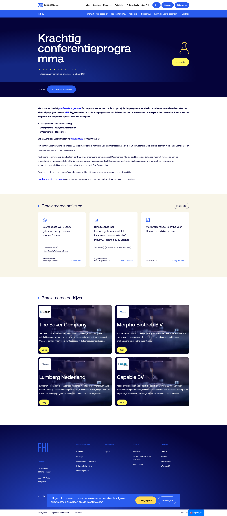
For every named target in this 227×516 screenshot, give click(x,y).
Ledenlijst (79, 456)
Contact (185, 14)
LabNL (41, 14)
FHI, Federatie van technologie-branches (54, 74)
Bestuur (164, 456)
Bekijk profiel (181, 206)
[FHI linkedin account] (44, 496)
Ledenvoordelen (83, 445)
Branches (96, 5)
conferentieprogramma (70, 108)
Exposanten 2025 (118, 14)
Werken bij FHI (166, 466)
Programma (146, 14)
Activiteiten (119, 5)
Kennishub (107, 5)
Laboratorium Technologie (61, 89)
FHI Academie (133, 5)
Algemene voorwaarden (60, 513)
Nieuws (136, 445)
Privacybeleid (42, 513)
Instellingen (167, 500)
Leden (87, 5)
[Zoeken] (156, 5)
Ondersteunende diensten (86, 461)
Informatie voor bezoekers (98, 14)
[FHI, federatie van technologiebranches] (48, 5)
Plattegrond (133, 14)
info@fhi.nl (42, 482)
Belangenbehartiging (84, 466)
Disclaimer (77, 513)
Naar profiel (180, 62)
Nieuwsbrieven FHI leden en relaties (142, 458)
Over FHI (144, 5)
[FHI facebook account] (39, 496)
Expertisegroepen (82, 471)
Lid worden (182, 5)
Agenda (107, 452)
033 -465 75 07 (44, 478)
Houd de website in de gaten (51, 179)
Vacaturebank (138, 465)
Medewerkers (166, 461)
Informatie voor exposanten (165, 14)
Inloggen (167, 5)
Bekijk (44, 350)
